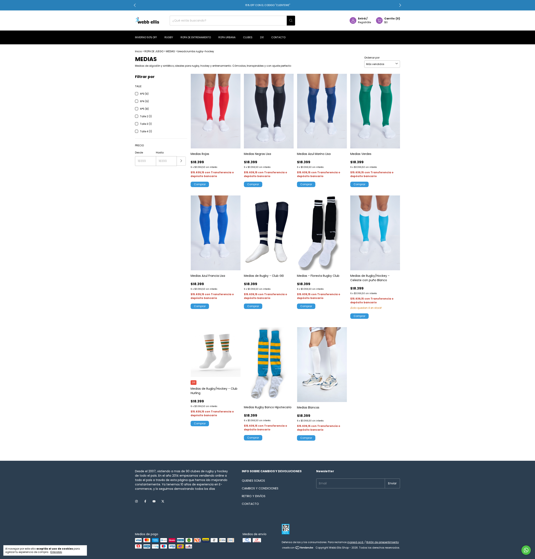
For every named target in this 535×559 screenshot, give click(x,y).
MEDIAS (170, 51)
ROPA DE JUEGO (153, 51)
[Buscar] (291, 21)
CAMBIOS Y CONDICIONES (260, 488)
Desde (139, 152)
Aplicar (181, 161)
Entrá (362, 18)
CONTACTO (250, 504)
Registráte (364, 22)
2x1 (262, 37)
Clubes (247, 37)
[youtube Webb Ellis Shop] (154, 501)
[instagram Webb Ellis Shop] (136, 501)
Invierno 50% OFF (146, 37)
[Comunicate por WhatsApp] (526, 550)
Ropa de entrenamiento (196, 37)
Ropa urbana (227, 37)
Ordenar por (372, 57)
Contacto (278, 37)
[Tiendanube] (298, 548)
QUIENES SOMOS (253, 481)
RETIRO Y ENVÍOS (253, 496)
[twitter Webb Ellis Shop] (162, 501)
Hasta (160, 152)
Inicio (138, 51)
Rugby (168, 37)
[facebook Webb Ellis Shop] (145, 501)
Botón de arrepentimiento (382, 542)
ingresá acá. (355, 542)
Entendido (56, 552)
